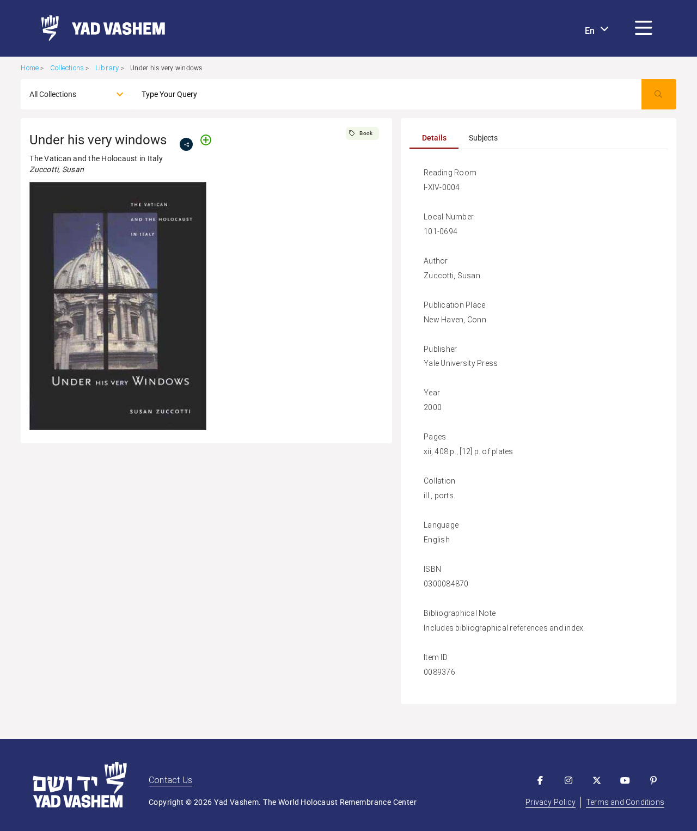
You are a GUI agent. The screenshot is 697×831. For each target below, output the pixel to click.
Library (107, 68)
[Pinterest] (653, 780)
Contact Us (170, 780)
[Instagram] (568, 780)
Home (30, 68)
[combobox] (67, 94)
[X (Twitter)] (597, 780)
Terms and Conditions (625, 802)
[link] (99, 28)
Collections (67, 68)
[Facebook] (540, 780)
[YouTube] (625, 780)
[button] (643, 28)
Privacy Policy (550, 802)
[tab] (433, 138)
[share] (186, 144)
